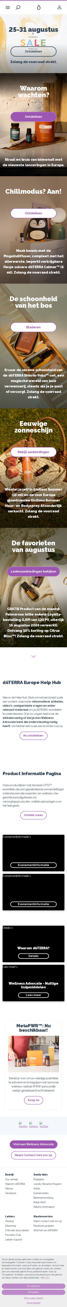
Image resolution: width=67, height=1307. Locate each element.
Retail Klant (40, 1202)
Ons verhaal (11, 1179)
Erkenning (10, 1225)
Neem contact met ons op (48, 1221)
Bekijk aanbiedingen (33, 452)
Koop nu (33, 1100)
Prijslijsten (39, 1179)
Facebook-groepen (44, 1225)
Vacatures (10, 1193)
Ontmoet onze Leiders (17, 1230)
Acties (37, 1188)
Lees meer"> (30, 981)
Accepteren (33, 1286)
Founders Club (13, 1234)
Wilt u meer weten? (33, 1298)
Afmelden (33, 1292)
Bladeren (33, 327)
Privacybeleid (33, 1303)
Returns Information (44, 1206)
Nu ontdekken (33, 735)
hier (47, 1278)
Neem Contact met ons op (33, 1155)
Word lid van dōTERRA (46, 1230)
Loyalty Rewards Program (48, 1183)
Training (9, 1221)
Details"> (26, 942)
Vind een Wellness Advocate (33, 1144)
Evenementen (41, 1193)
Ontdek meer (33, 815)
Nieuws (9, 1188)
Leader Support (13, 1239)
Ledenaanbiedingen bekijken (33, 571)
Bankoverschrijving (43, 1197)
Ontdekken (33, 51)
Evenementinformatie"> (26, 851)
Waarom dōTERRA (15, 1183)
